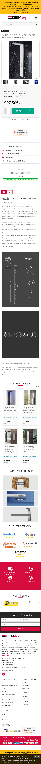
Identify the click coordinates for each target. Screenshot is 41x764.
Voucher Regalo (6, 720)
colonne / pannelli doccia (20, 515)
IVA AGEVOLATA (6, 705)
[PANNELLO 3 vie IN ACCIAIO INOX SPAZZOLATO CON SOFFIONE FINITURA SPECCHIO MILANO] (11, 436)
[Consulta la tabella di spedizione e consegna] (20, 96)
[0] (37, 19)
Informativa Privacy (7, 700)
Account (24, 696)
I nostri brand (20, 595)
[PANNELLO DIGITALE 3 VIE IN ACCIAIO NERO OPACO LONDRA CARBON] (11, 397)
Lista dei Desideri (26, 702)
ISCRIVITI (20, 629)
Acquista (24, 111)
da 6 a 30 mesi (21, 180)
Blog (3, 714)
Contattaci (25, 683)
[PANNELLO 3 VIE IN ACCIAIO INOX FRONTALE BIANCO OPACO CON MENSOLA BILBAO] (30, 397)
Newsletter (25, 704)
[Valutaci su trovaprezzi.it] (20, 132)
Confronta (16, 119)
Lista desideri (25, 119)
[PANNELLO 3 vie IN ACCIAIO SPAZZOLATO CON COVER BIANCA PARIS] (30, 436)
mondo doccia (20, 499)
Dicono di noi (6, 691)
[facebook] (3, 674)
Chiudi (37, 757)
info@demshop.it (9, 660)
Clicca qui (27, 762)
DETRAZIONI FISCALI (8, 702)
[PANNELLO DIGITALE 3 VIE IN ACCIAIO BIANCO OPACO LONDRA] (20, 60)
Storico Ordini (26, 699)
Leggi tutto (5, 655)
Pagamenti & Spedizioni (9, 694)
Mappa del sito (26, 685)
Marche (4, 717)
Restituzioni (25, 688)
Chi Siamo (5, 683)
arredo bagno (20, 483)
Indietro (5, 31)
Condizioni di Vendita (8, 697)
